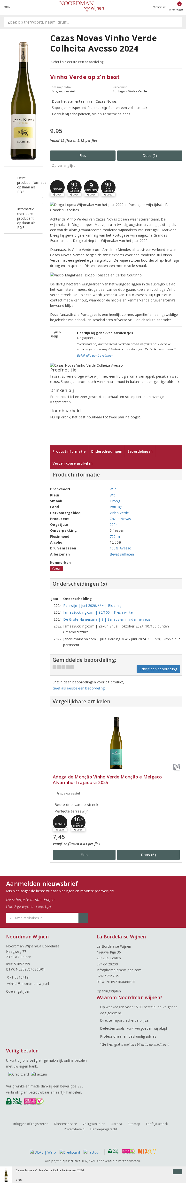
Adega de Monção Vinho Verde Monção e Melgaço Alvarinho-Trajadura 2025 (107, 779)
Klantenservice (65, 1123)
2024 (114, 524)
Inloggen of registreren (30, 1123)
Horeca (116, 1123)
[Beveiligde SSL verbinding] (34, 1102)
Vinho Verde (119, 513)
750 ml (115, 536)
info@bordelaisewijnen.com (119, 970)
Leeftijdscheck (157, 1123)
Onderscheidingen (106, 451)
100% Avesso (121, 548)
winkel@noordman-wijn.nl (28, 983)
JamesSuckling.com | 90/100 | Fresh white (98, 612)
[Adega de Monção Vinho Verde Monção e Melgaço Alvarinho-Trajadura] (116, 743)
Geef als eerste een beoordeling (79, 688)
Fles (82, 155)
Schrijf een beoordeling (158, 669)
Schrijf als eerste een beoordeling (77, 62)
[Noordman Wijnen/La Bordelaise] (82, 6)
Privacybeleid (74, 1129)
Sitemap (134, 1123)
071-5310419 (18, 977)
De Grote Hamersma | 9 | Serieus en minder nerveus (106, 619)
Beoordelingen (140, 451)
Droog (115, 501)
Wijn (113, 489)
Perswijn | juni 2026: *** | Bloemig (92, 605)
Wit (112, 495)
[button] (57, 187)
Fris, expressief (68, 793)
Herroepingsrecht (103, 1129)
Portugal (117, 506)
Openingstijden (18, 991)
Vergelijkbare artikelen (73, 463)
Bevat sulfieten (122, 554)
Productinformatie (69, 451)
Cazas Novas (120, 518)
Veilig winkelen (94, 1123)
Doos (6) (150, 155)
